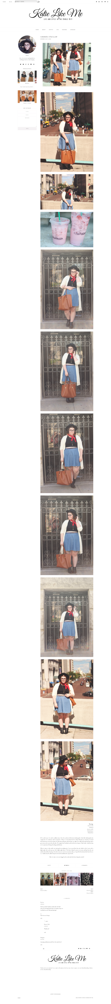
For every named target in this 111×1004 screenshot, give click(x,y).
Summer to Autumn (27, 103)
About (44, 29)
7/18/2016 (42, 904)
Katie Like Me (82, 997)
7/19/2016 (46, 926)
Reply (41, 918)
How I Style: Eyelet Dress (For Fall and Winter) (27, 86)
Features (64, 29)
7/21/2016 (42, 939)
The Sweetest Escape (45, 915)
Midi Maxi (27, 83)
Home (4, 1)
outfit (49, 865)
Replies (47, 921)
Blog (10, 1)
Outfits (51, 29)
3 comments (84, 865)
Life (57, 29)
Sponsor (72, 29)
